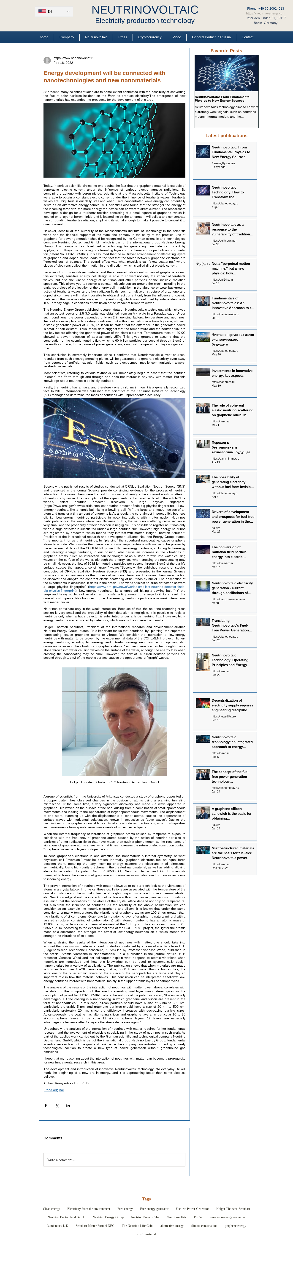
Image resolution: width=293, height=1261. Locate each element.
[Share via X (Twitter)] (57, 1105)
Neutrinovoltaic (176, 1217)
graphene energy (235, 1226)
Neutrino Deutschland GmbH (66, 1217)
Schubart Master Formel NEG (95, 1226)
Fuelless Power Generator (192, 1209)
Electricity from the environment (88, 1209)
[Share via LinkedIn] (68, 1105)
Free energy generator (154, 1209)
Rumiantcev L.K (57, 1226)
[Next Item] (251, 73)
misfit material (146, 1234)
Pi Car (198, 1217)
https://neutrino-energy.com (265, 14)
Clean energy (51, 1209)
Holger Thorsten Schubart (233, 1209)
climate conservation (204, 1226)
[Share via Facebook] (45, 1105)
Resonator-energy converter (227, 1217)
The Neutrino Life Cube (137, 1226)
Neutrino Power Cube (145, 1217)
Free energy (125, 1209)
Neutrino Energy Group (108, 1217)
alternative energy (172, 1226)
